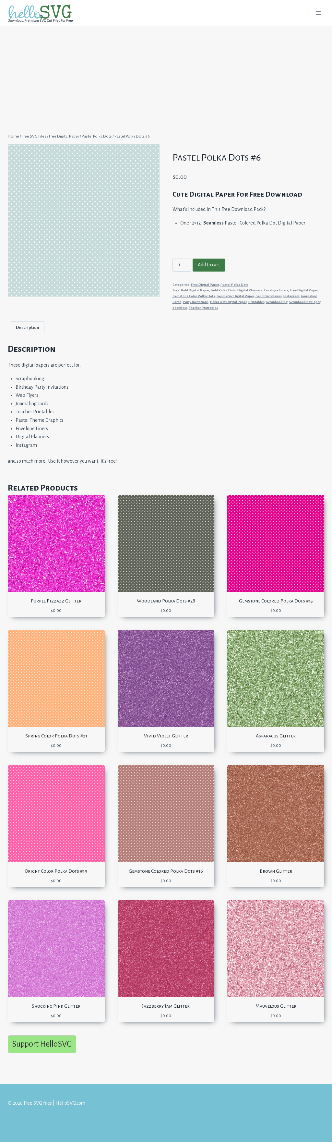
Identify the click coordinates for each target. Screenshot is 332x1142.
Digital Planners (250, 290)
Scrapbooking (277, 302)
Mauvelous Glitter (275, 1006)
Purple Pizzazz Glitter (56, 600)
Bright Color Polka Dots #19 (56, 871)
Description (27, 327)
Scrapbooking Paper (304, 302)
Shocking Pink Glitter (56, 1006)
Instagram (291, 296)
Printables (256, 302)
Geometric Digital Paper (235, 296)
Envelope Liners (276, 290)
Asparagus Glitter (276, 735)
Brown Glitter (276, 871)
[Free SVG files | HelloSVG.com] (43, 13)
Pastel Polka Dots (234, 284)
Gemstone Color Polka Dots (193, 296)
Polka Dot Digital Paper (228, 302)
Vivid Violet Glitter (166, 735)
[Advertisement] (166, 74)
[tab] (27, 327)
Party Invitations (195, 302)
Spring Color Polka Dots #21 (56, 735)
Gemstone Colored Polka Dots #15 (276, 600)
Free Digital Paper (205, 284)
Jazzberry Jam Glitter (166, 1006)
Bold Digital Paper (195, 290)
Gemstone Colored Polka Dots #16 (166, 871)
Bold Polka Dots (223, 290)
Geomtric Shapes (268, 296)
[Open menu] (318, 13)
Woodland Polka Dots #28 (166, 600)
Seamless (179, 308)
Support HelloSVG (42, 1043)
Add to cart (209, 264)
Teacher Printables (203, 308)
